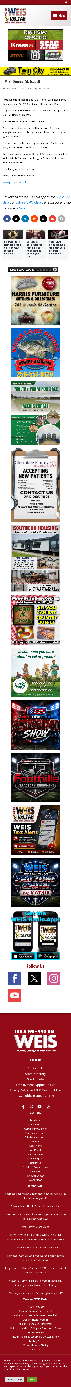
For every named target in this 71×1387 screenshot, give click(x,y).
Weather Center (35, 1175)
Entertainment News (36, 1137)
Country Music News (35, 1132)
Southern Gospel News (35, 1167)
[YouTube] (39, 1107)
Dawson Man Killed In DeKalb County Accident (35, 1206)
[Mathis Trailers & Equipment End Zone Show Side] (35, 882)
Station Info (35, 1079)
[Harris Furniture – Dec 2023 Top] (35, 300)
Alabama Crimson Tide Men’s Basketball (35, 1315)
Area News (35, 1120)
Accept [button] (32, 1379)
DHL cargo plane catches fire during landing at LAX (35, 1293)
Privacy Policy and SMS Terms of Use (35, 1090)
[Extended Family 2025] (35, 672)
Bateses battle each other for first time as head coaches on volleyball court (35, 249)
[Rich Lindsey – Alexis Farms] (35, 412)
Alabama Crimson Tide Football (35, 1311)
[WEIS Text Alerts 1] (35, 829)
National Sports (35, 1158)
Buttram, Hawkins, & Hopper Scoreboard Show (35, 1328)
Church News (35, 1124)
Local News (35, 1145)
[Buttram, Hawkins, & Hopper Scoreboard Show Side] (35, 724)
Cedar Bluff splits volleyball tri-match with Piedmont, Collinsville (57, 247)
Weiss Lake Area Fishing (35, 1345)
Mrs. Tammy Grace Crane (35, 1226)
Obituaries (35, 1162)
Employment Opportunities (35, 1085)
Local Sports (35, 1150)
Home (35, 1141)
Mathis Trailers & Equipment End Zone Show (35, 1336)
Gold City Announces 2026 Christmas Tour (35, 1247)
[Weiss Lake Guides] (35, 352)
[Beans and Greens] (35, 619)
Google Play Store (30, 202)
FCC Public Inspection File (35, 1096)
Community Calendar (35, 1128)
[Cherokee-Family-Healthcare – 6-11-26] (35, 484)
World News (35, 1179)
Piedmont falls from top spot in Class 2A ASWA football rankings (13, 247)
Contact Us (35, 1068)
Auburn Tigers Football (35, 1319)
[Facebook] (23, 1107)
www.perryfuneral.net (14, 182)
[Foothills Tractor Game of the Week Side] (35, 777)
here (22, 208)
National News (35, 1154)
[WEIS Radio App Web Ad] (35, 934)
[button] (66, 2)
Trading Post (35, 1341)
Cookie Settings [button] (14, 1379)
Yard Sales (35, 1349)
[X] (31, 1107)
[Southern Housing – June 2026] (35, 558)
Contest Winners (35, 1332)
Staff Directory (35, 1074)
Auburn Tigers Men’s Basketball (35, 1323)
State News (35, 1171)
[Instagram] (48, 1107)
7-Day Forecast (35, 1306)
